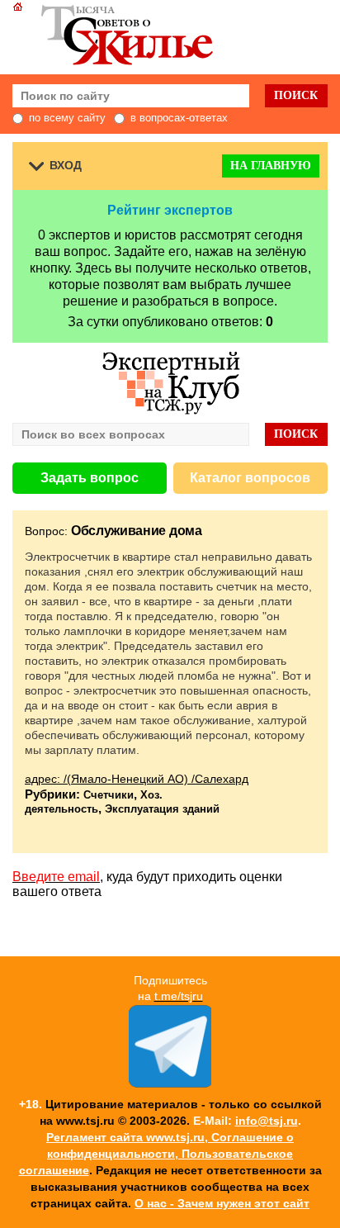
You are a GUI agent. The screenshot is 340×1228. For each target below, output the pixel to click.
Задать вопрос (89, 478)
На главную (270, 165)
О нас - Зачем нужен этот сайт (222, 1203)
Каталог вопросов (250, 478)
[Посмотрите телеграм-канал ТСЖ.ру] (170, 1083)
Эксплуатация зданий (162, 809)
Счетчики (108, 795)
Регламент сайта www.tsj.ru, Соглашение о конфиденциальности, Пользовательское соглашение (157, 1154)
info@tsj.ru (266, 1120)
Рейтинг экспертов (170, 210)
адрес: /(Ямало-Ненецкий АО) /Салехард (136, 778)
